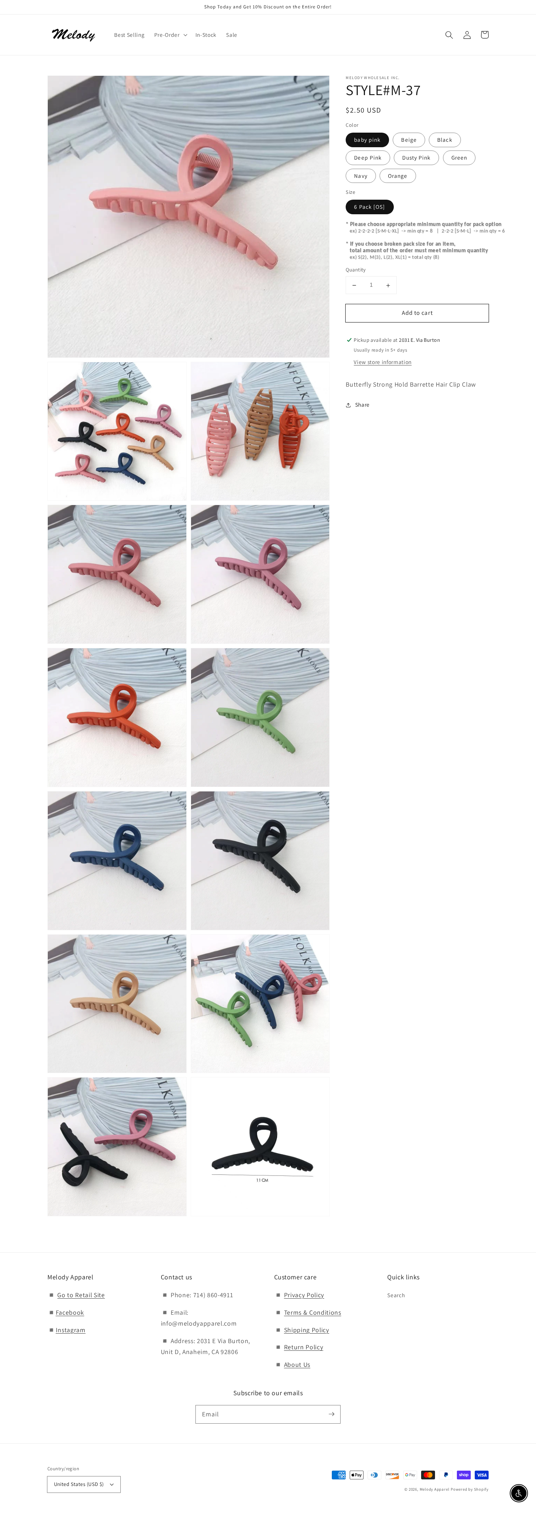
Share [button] (362, 404)
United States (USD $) (79, 1483)
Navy (360, 175)
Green (459, 157)
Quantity (356, 269)
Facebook (70, 1312)
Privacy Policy (304, 1295)
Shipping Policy (306, 1330)
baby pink (367, 140)
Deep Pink (368, 157)
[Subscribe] (331, 1414)
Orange (398, 175)
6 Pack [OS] (369, 207)
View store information (383, 362)
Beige (409, 140)
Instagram (71, 1330)
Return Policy (303, 1347)
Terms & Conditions (312, 1312)
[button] (449, 34)
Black (445, 140)
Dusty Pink (416, 157)
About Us (297, 1364)
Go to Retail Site (81, 1295)
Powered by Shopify (470, 1489)
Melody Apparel (435, 1489)
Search (396, 1295)
